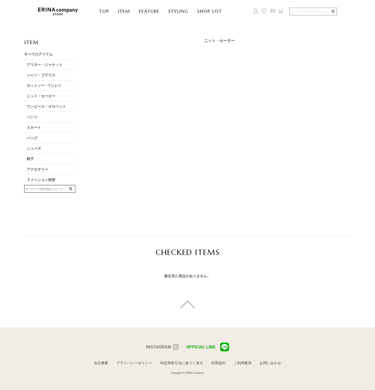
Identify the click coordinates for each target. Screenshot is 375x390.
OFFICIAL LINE (201, 347)
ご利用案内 (243, 363)
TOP (104, 11)
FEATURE (149, 11)
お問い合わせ (270, 363)
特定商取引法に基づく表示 (181, 363)
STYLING (178, 11)
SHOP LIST (209, 11)
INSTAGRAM (158, 347)
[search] (333, 12)
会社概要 (101, 363)
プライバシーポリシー (134, 363)
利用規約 (218, 363)
